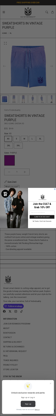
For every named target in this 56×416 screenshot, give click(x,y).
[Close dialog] (54, 189)
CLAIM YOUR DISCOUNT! (42, 217)
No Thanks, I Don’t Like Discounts (42, 221)
